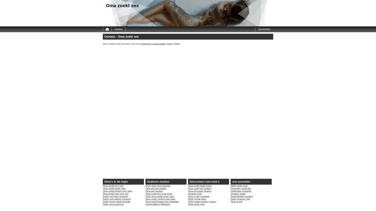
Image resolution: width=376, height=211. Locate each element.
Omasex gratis (238, 194)
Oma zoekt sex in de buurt (158, 194)
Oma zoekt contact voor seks (160, 199)
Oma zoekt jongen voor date (117, 191)
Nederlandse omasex (242, 196)
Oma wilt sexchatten (155, 188)
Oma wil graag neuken (200, 191)
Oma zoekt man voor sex (116, 194)
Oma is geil (236, 201)
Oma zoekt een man (113, 186)
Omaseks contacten (241, 188)
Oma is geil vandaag (198, 196)
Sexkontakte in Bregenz (157, 204)
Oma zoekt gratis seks (114, 188)
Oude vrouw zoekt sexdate (116, 201)
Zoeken (118, 29)
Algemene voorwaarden (153, 44)
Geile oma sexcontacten (158, 186)
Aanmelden (264, 29)
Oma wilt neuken (154, 191)
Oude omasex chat (240, 199)
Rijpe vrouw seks (197, 199)
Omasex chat (195, 194)
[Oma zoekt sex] (107, 29)
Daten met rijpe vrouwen (115, 196)
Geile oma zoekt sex (113, 204)
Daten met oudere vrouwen (117, 199)
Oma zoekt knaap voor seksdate (162, 201)
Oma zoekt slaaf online (200, 186)
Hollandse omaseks (241, 191)
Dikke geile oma (239, 186)
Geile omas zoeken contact (202, 201)
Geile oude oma (196, 204)
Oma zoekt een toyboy (199, 188)
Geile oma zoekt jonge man (159, 196)
